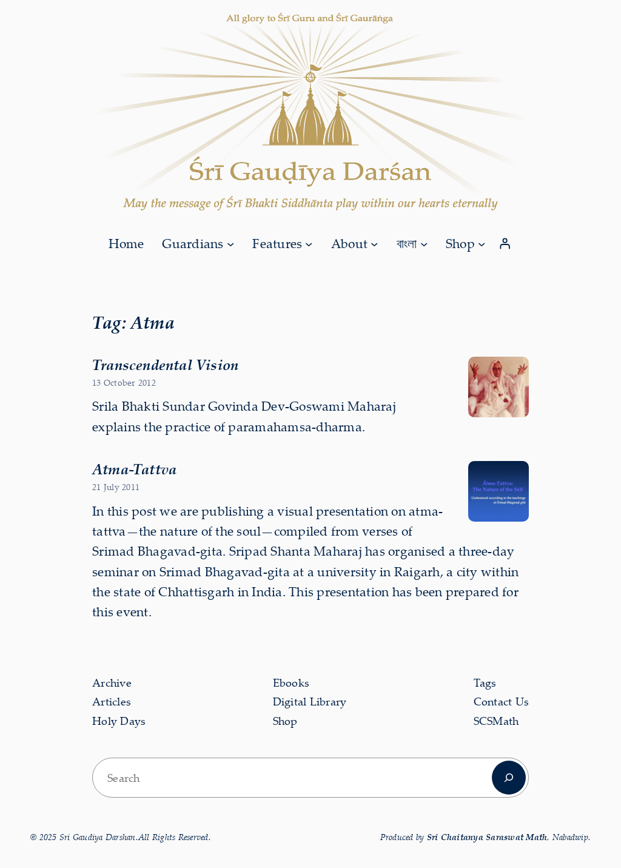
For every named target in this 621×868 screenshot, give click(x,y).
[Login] (505, 243)
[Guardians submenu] (230, 243)
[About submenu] (374, 243)
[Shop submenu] (481, 243)
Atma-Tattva (134, 469)
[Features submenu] (308, 243)
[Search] (509, 778)
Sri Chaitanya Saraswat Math (487, 837)
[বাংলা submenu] (424, 243)
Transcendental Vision (165, 364)
